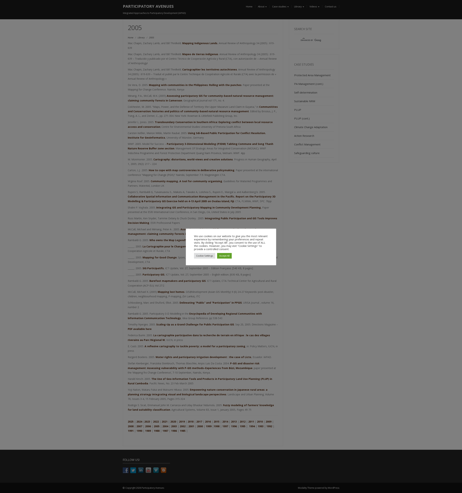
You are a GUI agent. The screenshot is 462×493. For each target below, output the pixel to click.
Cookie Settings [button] (204, 255)
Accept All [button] (224, 255)
